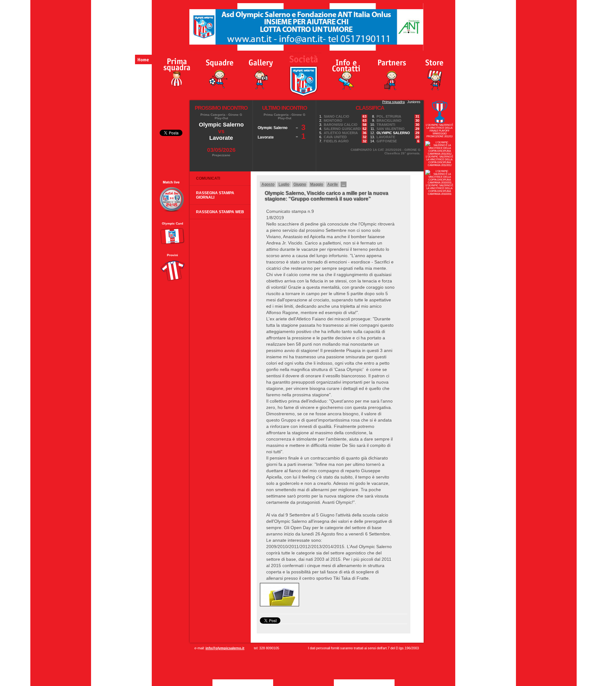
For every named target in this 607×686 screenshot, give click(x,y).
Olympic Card (172, 223)
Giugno (299, 184)
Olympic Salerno (174, 71)
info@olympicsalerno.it (224, 648)
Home (143, 59)
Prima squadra (393, 102)
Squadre (220, 71)
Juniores (413, 102)
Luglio (284, 184)
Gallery (262, 71)
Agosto (267, 184)
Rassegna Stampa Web (220, 212)
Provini (172, 255)
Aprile (332, 184)
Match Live (172, 196)
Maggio (316, 184)
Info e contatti (346, 71)
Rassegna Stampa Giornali (215, 195)
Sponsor (391, 71)
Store (435, 71)
